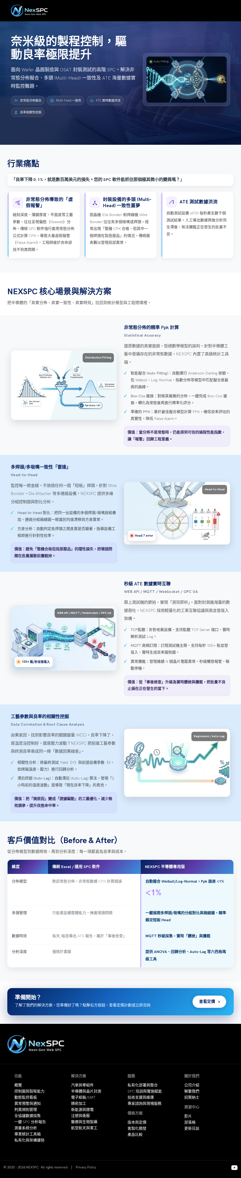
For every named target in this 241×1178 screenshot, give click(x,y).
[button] (186, 79)
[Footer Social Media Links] (234, 1167)
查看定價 (207, 1001)
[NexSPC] (31, 10)
